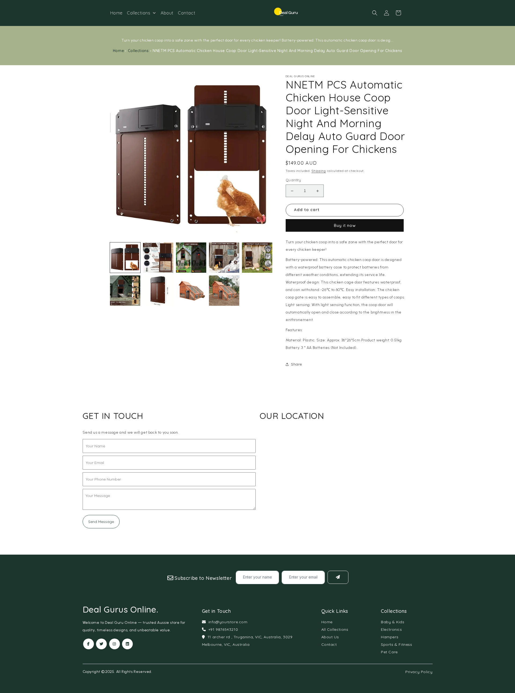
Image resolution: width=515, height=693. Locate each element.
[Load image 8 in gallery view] (191, 290)
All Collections (334, 629)
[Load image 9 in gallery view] (224, 290)
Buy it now (345, 225)
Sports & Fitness (396, 644)
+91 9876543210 (223, 629)
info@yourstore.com (228, 622)
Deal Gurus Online (120, 609)
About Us (330, 637)
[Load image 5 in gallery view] (257, 257)
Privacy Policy (418, 671)
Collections (138, 50)
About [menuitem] (167, 13)
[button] (375, 13)
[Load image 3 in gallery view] (191, 257)
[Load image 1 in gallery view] (125, 257)
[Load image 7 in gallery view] (158, 290)
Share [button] (296, 364)
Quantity (293, 180)
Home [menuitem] (116, 13)
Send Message (101, 521)
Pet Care (389, 652)
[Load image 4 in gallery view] (224, 257)
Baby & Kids (392, 622)
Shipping (318, 171)
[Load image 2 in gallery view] (158, 257)
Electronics (391, 629)
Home (118, 50)
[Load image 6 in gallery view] (125, 290)
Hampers (389, 637)
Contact (329, 644)
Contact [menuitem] (186, 13)
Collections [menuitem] (138, 13)
